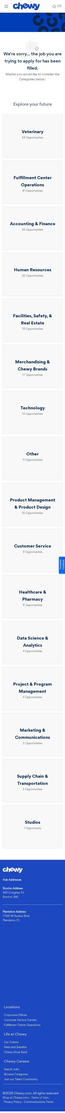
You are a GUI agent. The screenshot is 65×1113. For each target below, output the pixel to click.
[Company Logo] (26, 6)
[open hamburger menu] (6, 6)
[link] (13, 870)
